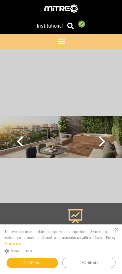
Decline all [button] (88, 263)
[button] (61, 250)
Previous (22, 141)
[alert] (61, 249)
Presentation (66, 230)
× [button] (116, 229)
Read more (12, 244)
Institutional (50, 26)
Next (100, 141)
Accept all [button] (32, 263)
